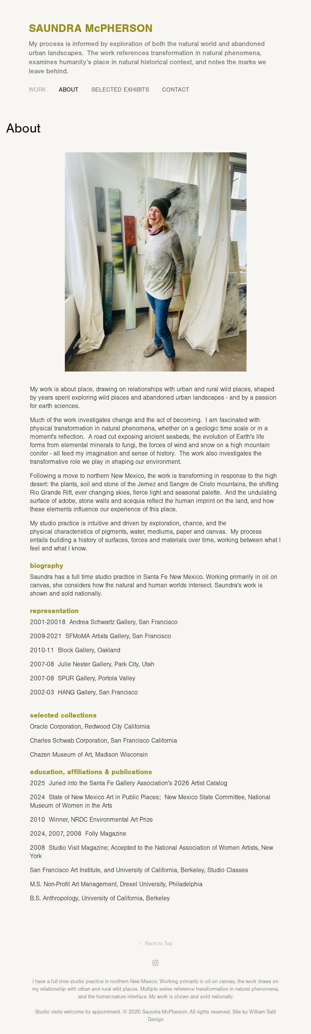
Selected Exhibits (120, 89)
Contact (175, 89)
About (69, 89)
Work (37, 89)
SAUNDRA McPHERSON (90, 28)
